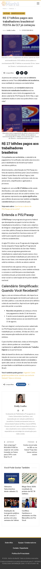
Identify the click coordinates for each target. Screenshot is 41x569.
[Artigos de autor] (20, 398)
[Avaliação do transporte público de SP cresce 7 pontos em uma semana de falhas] (11, 502)
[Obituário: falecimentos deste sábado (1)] (11, 478)
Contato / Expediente (20, 548)
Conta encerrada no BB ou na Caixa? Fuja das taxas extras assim (30, 450)
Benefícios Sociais (18, 13)
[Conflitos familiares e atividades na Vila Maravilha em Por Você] (29, 502)
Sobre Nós (9, 543)
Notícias (7, 13)
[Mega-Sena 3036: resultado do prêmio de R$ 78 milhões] (29, 478)
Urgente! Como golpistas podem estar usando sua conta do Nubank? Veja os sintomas (18, 375)
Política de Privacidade (20, 553)
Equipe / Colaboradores (27, 543)
